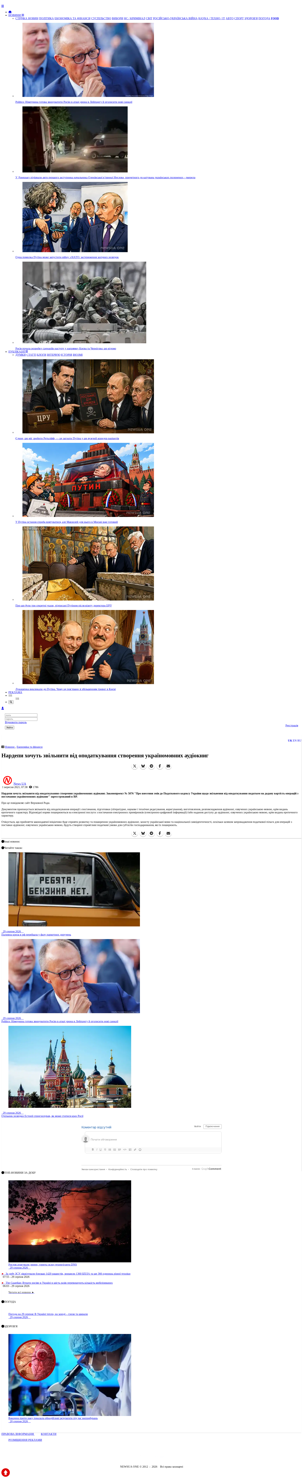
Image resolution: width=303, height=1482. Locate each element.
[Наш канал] (170, 1457)
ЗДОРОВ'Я (251, 18)
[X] (134, 766)
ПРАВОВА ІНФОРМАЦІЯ (18, 1433)
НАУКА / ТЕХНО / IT (211, 18)
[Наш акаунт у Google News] (159, 1457)
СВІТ (149, 18)
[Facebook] (159, 766)
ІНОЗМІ (78, 354)
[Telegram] (151, 766)
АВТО (230, 18)
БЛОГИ (41, 354)
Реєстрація (291, 725)
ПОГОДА (264, 18)
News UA (20, 783)
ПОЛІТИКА (46, 18)
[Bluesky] (143, 766)
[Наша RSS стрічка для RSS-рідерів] (179, 1457)
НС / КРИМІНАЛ (134, 18)
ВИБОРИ (117, 18)
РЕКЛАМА (15, 692)
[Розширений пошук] (11, 702)
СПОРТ (239, 18)
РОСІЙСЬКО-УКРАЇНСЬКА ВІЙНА (175, 18)
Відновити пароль (16, 722)
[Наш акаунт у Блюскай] (133, 1457)
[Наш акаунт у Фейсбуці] (141, 1457)
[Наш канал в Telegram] (149, 1457)
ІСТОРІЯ (66, 354)
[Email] (168, 766)
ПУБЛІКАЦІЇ (16, 351)
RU (299, 740)
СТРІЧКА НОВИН (26, 18)
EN (295, 740)
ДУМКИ (20, 354)
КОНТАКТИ (48, 1433)
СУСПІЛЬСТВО (101, 18)
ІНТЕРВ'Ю (53, 354)
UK (290, 740)
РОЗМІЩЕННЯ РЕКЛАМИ (25, 1439)
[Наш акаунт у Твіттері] (124, 1457)
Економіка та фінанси (30, 746)
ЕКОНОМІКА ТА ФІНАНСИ (72, 18)
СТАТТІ (31, 354)
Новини (10, 746)
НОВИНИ (15, 15)
